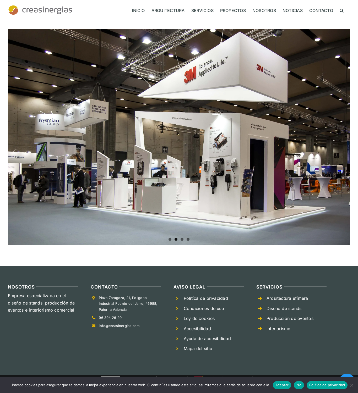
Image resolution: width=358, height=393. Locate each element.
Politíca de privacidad (206, 298)
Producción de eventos (290, 318)
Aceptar (282, 385)
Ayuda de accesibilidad (207, 338)
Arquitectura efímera (287, 298)
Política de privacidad (327, 385)
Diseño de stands (284, 308)
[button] (342, 10)
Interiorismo (279, 328)
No (298, 385)
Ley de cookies (199, 318)
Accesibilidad (197, 328)
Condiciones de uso (204, 308)
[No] (351, 385)
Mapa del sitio (198, 348)
